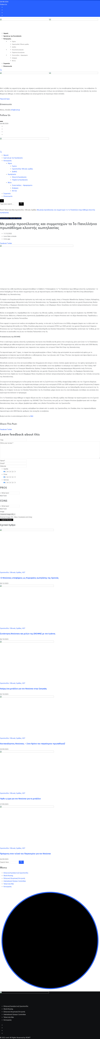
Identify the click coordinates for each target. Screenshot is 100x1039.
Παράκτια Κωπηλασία (18, 52)
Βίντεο (14, 60)
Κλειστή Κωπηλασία (18, 49)
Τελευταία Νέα (9, 884)
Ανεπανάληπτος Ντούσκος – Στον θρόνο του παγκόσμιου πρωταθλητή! (32, 744)
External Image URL (6, 517)
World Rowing (8, 876)
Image (2, 512)
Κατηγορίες (7, 39)
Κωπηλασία (12, 174)
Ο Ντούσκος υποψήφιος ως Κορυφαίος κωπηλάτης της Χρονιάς (29, 578)
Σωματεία (7, 63)
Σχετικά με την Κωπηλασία (12, 36)
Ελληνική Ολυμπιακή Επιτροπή (14, 878)
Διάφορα (14, 58)
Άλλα (9, 182)
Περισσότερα (5, 99)
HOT (23, 572)
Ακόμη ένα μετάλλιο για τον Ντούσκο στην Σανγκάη (23, 689)
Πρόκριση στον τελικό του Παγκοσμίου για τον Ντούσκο (25, 854)
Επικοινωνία (8, 66)
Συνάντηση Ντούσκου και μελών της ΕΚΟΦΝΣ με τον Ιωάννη (27, 634)
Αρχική (6, 33)
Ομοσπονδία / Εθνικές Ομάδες (10, 572)
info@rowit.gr (15, 110)
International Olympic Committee (15, 881)
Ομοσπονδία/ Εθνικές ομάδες (20, 44)
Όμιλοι (14, 41)
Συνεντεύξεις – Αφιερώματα (20, 55)
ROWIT (28, 1038)
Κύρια (10, 163)
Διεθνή (14, 47)
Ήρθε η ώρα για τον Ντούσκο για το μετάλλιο (20, 799)
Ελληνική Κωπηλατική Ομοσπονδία (16, 873)
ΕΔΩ (31, 416)
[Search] (1, 70)
